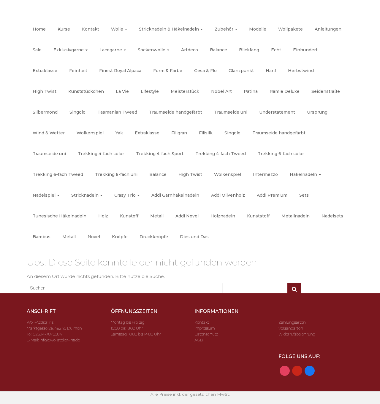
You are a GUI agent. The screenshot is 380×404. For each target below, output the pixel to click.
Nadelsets (332, 216)
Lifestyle (150, 91)
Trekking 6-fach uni (116, 174)
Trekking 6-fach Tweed (58, 174)
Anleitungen (328, 29)
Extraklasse (45, 70)
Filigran (179, 133)
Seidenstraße (325, 91)
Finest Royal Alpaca (120, 70)
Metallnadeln (295, 216)
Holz (103, 216)
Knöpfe (120, 236)
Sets (304, 195)
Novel (94, 236)
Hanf (271, 70)
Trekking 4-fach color (101, 153)
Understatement (277, 112)
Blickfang (249, 50)
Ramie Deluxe (285, 91)
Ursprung (317, 112)
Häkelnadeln (303, 174)
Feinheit (78, 70)
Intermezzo (265, 174)
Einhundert (305, 50)
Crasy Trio (125, 195)
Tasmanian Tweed (117, 112)
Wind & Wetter (49, 133)
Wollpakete (290, 29)
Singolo (77, 112)
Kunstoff (129, 216)
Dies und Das (194, 236)
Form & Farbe (167, 70)
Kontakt (90, 29)
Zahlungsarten (292, 322)
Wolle (117, 29)
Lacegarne (110, 50)
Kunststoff (258, 216)
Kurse (64, 29)
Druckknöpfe (154, 236)
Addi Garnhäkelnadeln (175, 195)
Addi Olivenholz (228, 195)
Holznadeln (222, 216)
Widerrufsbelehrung (296, 334)
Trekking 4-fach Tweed (220, 153)
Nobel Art (221, 91)
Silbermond (45, 112)
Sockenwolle (151, 50)
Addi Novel (187, 216)
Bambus (41, 236)
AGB (198, 340)
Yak (119, 133)
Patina (251, 91)
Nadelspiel (44, 195)
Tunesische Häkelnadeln (59, 216)
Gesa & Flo (205, 70)
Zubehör (224, 29)
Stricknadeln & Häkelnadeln (169, 29)
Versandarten (290, 328)
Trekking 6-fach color (281, 153)
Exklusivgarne (68, 50)
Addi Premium (272, 195)
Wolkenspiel (90, 133)
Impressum (204, 328)
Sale (37, 50)
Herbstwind (301, 70)
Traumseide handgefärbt (175, 112)
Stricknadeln (85, 195)
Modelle (257, 29)
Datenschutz (206, 334)
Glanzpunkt (241, 70)
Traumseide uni (230, 112)
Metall (157, 216)
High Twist (44, 91)
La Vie (122, 91)
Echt (276, 50)
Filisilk (206, 133)
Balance (218, 50)
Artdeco (189, 50)
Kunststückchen (86, 91)
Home (39, 29)
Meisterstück (185, 91)
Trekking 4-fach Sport (159, 153)
